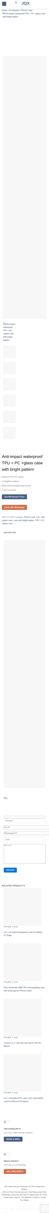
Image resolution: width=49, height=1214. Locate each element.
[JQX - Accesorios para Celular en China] (24, 4)
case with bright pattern (24, 520)
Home (4, 10)
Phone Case (26, 10)
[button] (4, 4)
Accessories (14, 10)
